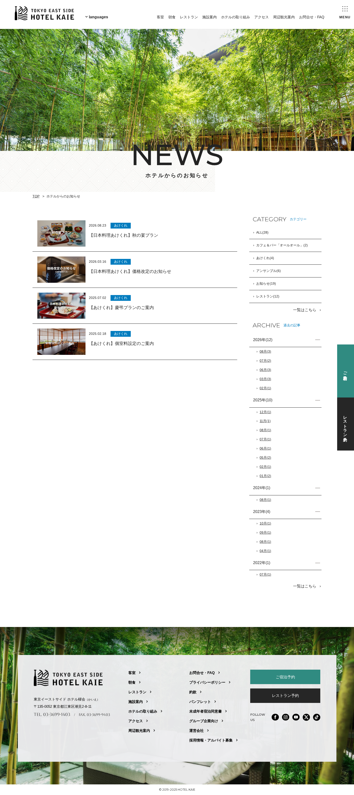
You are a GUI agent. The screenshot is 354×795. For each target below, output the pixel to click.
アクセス (261, 17)
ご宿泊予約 (285, 677)
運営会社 (196, 730)
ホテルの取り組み (235, 17)
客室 (160, 17)
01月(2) (265, 476)
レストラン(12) (267, 296)
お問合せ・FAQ (311, 17)
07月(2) (265, 361)
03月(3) (265, 379)
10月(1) (265, 523)
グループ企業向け (203, 721)
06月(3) (265, 370)
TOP (36, 196)
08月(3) (265, 351)
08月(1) (265, 430)
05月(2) (265, 457)
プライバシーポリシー (207, 682)
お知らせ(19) (266, 283)
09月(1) (265, 532)
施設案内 (209, 17)
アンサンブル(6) (268, 271)
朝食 (172, 17)
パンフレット (200, 702)
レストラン (189, 17)
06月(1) (265, 448)
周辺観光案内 (284, 17)
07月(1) (265, 439)
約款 (193, 692)
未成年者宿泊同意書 (205, 711)
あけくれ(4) (265, 258)
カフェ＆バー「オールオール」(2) (282, 245)
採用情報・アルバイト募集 (211, 740)
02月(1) (265, 388)
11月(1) (265, 421)
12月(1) (265, 412)
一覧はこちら (305, 310)
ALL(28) (262, 232)
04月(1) (265, 551)
